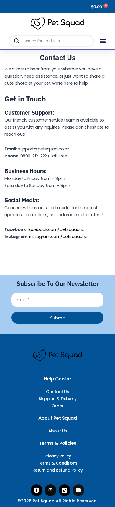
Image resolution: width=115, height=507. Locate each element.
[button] (103, 41)
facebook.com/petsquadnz (55, 229)
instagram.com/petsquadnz (58, 236)
